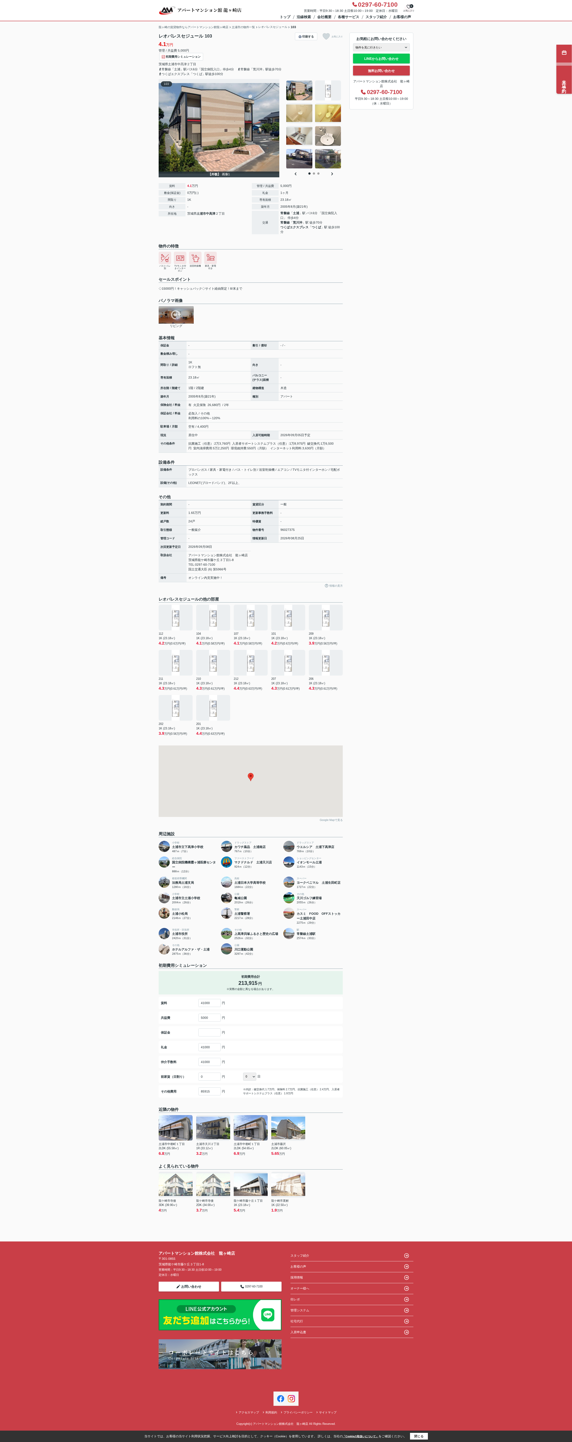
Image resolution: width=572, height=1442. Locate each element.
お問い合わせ (191, 1286)
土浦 (296, 213)
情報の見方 (336, 585)
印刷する (308, 36)
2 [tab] (314, 173)
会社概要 (324, 17)
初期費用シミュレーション (183, 56)
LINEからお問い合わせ (381, 59)
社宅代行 (296, 1321)
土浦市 (172, 64)
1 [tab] (309, 173)
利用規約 (271, 1412)
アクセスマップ (249, 1412)
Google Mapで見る (331, 820)
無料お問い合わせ (381, 71)
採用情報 (296, 1277)
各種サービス (348, 17)
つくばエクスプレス (294, 227)
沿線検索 (304, 17)
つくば (316, 227)
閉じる (419, 1436)
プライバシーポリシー (298, 1412)
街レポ (295, 1299)
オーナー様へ (299, 1288)
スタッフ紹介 (376, 17)
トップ (285, 17)
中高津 (182, 64)
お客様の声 (402, 17)
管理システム (299, 1310)
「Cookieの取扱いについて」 (361, 1436)
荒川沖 (297, 222)
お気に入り (337, 36)
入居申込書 (298, 1332)
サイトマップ (327, 1412)
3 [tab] (318, 173)
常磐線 (285, 213)
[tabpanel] (314, 124)
